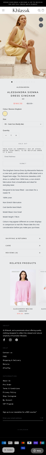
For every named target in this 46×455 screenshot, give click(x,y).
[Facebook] (4, 340)
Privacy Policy (9, 392)
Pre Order (7, 385)
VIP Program (8, 404)
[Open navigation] (3, 10)
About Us (6, 381)
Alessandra (23, 87)
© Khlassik (23, 429)
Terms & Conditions (11, 389)
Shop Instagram (9, 396)
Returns (6, 364)
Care (8, 245)
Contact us (7, 353)
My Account (7, 400)
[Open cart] (43, 10)
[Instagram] (10, 340)
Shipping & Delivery (12, 360)
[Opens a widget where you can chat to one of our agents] (37, 451)
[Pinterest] (16, 340)
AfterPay (6, 368)
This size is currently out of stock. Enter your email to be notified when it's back (22, 150)
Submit (23, 163)
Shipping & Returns (16, 238)
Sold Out (23, 144)
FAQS (5, 356)
